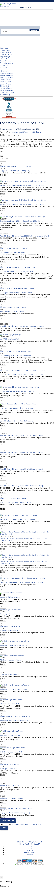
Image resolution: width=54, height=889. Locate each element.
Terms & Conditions (7, 61)
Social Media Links (6, 90)
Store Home (4, 48)
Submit (34, 30)
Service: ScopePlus (6, 75)
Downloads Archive (7, 92)
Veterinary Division (12, 39)
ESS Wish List (4, 86)
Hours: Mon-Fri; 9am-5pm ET (29, 844)
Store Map (29, 855)
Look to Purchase (6, 84)
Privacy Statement (6, 63)
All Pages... (4, 71)
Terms (29, 848)
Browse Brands (5, 52)
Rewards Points (5, 82)
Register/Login (5, 57)
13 (34, 132)
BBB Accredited (29, 852)
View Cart (3, 59)
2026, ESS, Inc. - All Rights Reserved (29, 842)
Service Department (7, 73)
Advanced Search (6, 54)
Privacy (29, 846)
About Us (3, 67)
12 (32, 132)
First (13, 132)
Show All (38, 132)
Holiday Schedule (6, 88)
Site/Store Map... (5, 94)
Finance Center (5, 80)
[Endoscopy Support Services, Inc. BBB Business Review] (8, 117)
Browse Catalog (5, 50)
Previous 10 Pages (21, 132)
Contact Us (4, 65)
